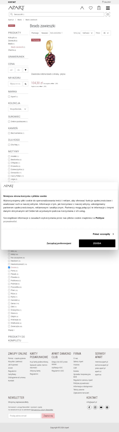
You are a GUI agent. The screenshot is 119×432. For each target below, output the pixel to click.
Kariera (76, 371)
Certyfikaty (12, 374)
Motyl (14, 254)
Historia (76, 365)
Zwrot (10, 368)
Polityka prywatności (81, 383)
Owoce (14, 267)
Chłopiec (15, 163)
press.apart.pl (100, 368)
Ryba (14, 297)
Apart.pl (11, 20)
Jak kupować (13, 365)
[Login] (82, 8)
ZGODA (97, 243)
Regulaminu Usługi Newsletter (42, 410)
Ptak (14, 290)
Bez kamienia (17, 133)
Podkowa (16, 280)
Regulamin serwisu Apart (83, 380)
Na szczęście (18, 258)
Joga (14, 179)
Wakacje (16, 320)
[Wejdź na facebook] (89, 407)
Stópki (14, 316)
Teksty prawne (78, 390)
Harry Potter (17, 176)
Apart (14, 96)
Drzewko (15, 166)
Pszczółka (16, 287)
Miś (14, 251)
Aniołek (15, 156)
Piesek (14, 274)
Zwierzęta (16, 326)
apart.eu (98, 375)
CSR (75, 368)
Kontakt (11, 381)
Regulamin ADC (58, 371)
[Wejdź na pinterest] (107, 407)
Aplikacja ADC (57, 368)
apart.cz (98, 371)
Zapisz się (48, 416)
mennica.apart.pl (101, 362)
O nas (75, 358)
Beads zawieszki (18, 47)
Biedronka (16, 159)
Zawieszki (12, 41)
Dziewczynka (17, 169)
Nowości (45, 33)
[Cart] (98, 8)
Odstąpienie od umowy (17, 378)
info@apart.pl (91, 402)
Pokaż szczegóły (101, 234)
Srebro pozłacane (19, 121)
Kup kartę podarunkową (39, 362)
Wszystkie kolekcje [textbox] (16, 109)
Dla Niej (15, 145)
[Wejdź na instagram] (95, 407)
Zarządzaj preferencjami (59, 243)
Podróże (15, 284)
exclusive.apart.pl (101, 365)
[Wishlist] (91, 8)
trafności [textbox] (86, 33)
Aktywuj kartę (35, 371)
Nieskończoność (19, 264)
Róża (14, 293)
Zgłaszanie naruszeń (81, 393)
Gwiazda (16, 173)
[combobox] (18, 109)
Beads (20, 20)
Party (14, 271)
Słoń (13, 307)
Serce (15, 303)
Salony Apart (78, 362)
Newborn (15, 261)
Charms (12, 50)
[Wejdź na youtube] (101, 407)
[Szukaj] (25, 70)
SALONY (107, 2)
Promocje (34, 33)
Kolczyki (12, 38)
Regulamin (12, 371)
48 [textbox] (104, 33)
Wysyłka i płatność (15, 362)
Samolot (15, 300)
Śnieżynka (16, 310)
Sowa (14, 313)
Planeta (15, 277)
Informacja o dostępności (83, 386)
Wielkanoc (16, 323)
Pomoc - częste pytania (17, 358)
